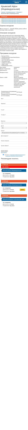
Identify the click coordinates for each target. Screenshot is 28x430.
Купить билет (4, 151)
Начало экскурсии (5, 140)
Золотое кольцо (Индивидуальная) (12, 170)
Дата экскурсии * (4, 135)
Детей (2, 125)
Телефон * (3, 114)
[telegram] (15, 2)
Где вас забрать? (5, 145)
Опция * (3, 130)
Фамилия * (3, 103)
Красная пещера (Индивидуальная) (12, 185)
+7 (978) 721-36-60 (17, 1)
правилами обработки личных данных (14, 156)
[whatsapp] (17, 2)
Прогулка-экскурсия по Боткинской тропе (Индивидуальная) (14, 199)
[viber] (18, 2)
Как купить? (4, 152)
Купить (22, 189)
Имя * (2, 98)
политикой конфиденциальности (17, 154)
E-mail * (2, 109)
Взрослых (3, 121)
